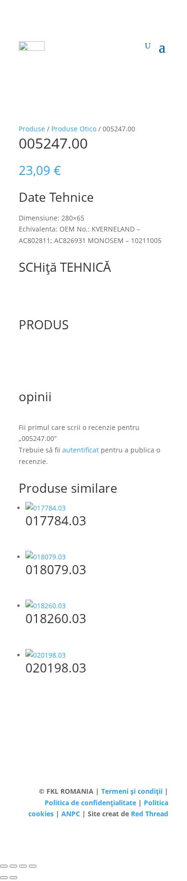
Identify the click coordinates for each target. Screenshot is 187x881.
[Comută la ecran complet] (13, 866)
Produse (32, 128)
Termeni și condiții (132, 791)
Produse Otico (73, 128)
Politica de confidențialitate (91, 802)
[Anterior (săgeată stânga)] (4, 877)
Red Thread (149, 813)
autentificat (80, 449)
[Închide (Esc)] (32, 866)
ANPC (71, 813)
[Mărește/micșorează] (4, 866)
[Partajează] (23, 866)
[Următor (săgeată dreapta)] (13, 877)
